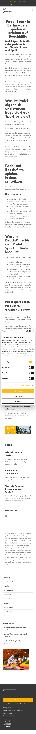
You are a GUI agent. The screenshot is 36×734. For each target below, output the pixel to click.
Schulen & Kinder (9, 607)
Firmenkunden (13, 1)
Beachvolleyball (8, 590)
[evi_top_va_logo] (7, 719)
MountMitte (7, 599)
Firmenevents (7, 594)
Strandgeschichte (9, 612)
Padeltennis (7, 603)
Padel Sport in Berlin (18, 73)
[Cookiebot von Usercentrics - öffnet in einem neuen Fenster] (26, 331)
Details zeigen (26, 385)
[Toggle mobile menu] (32, 10)
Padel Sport (16, 282)
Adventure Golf (8, 582)
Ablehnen (18, 401)
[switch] (31, 367)
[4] (18, 426)
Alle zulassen (18, 391)
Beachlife (6, 586)
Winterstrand (7, 616)
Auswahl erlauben (18, 396)
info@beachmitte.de (22, 1)
